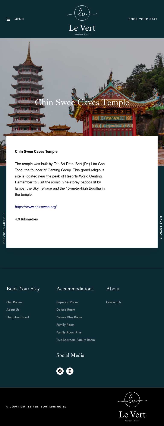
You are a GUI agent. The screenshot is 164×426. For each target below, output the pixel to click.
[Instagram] (69, 371)
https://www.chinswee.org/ (36, 206)
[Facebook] (60, 371)
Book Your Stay (143, 19)
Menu (19, 19)
